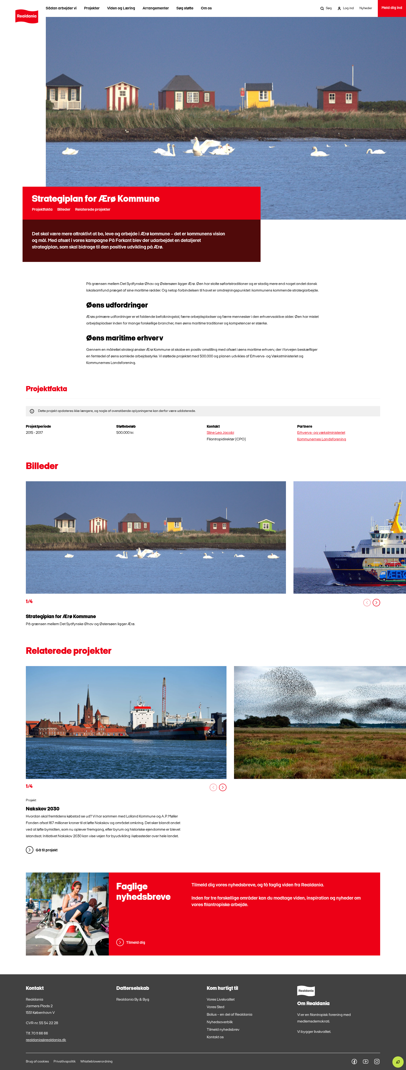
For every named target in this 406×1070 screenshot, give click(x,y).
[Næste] (376, 602)
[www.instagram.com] (377, 1061)
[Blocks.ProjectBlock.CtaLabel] (126, 722)
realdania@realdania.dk (46, 1040)
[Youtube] (365, 1061)
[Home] (26, 16)
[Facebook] (354, 1061)
